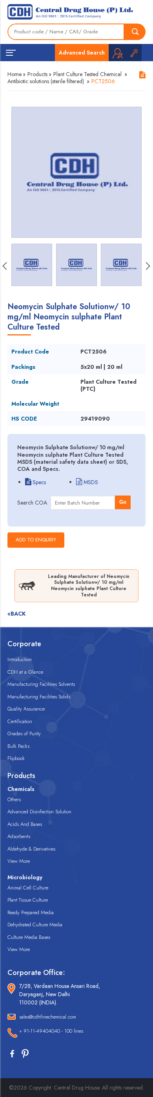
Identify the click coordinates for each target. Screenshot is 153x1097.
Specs (38, 482)
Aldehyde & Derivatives (31, 849)
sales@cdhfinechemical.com (47, 1016)
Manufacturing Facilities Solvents (41, 684)
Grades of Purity (24, 733)
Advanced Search (82, 52)
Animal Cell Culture (27, 887)
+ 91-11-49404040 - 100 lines (51, 1031)
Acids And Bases (24, 824)
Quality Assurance (26, 709)
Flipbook (16, 758)
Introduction (19, 659)
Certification (19, 721)
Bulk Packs (18, 746)
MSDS (90, 482)
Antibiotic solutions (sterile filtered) (45, 81)
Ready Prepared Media (30, 912)
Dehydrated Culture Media (34, 924)
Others (14, 799)
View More (18, 861)
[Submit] (135, 32)
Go (122, 502)
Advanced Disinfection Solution (39, 811)
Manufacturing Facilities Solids (38, 696)
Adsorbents (18, 836)
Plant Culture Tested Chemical (87, 74)
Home (14, 74)
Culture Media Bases (28, 937)
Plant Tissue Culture (27, 900)
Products (37, 74)
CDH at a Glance (25, 672)
